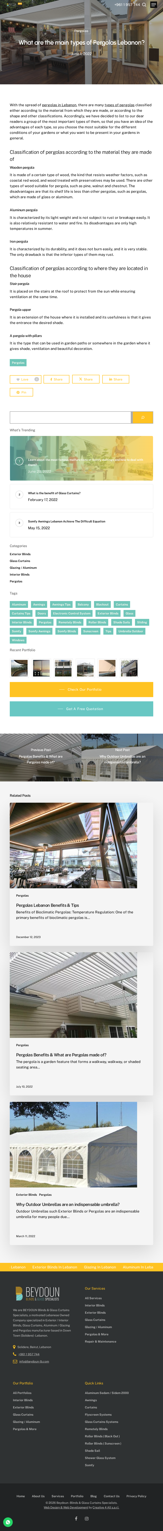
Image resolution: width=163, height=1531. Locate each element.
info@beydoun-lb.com (34, 1361)
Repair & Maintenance (100, 1341)
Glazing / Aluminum (23, 567)
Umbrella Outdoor (130, 631)
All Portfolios (22, 1393)
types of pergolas (120, 105)
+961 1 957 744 (28, 1354)
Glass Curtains (20, 561)
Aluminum (19, 604)
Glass (129, 613)
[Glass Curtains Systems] (19, 668)
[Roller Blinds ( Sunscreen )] (41, 668)
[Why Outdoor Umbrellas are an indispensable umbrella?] (81, 1173)
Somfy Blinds (67, 631)
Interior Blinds (20, 574)
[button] (153, 4)
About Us (38, 1496)
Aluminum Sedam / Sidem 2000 (107, 1393)
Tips (108, 631)
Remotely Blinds (70, 622)
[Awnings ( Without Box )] (107, 668)
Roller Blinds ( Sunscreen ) (103, 1443)
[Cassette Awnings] (63, 668)
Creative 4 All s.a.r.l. (106, 1507)
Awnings (39, 604)
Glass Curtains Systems (101, 1421)
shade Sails (121, 622)
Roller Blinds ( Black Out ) (102, 1436)
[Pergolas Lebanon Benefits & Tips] (81, 874)
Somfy (16, 631)
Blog (93, 1496)
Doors (42, 613)
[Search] (143, 417)
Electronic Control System (71, 613)
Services (58, 1496)
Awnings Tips (61, 604)
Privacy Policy (136, 1496)
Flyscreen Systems (98, 1414)
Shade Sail (92, 1450)
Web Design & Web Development (66, 1507)
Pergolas (81, 31)
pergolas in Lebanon (59, 105)
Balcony (83, 604)
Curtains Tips (21, 613)
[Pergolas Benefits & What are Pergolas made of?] (81, 1023)
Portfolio (77, 1496)
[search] (144, 5)
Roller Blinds (97, 622)
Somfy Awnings (39, 631)
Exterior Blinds (20, 554)
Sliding (142, 622)
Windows (18, 640)
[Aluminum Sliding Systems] (85, 668)
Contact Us (111, 1496)
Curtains (122, 604)
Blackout (102, 604)
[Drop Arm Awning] (129, 668)
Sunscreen (90, 631)
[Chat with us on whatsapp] (8, 1526)
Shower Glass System (100, 1458)
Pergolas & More (96, 1334)
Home (21, 1496)
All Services (93, 1298)
